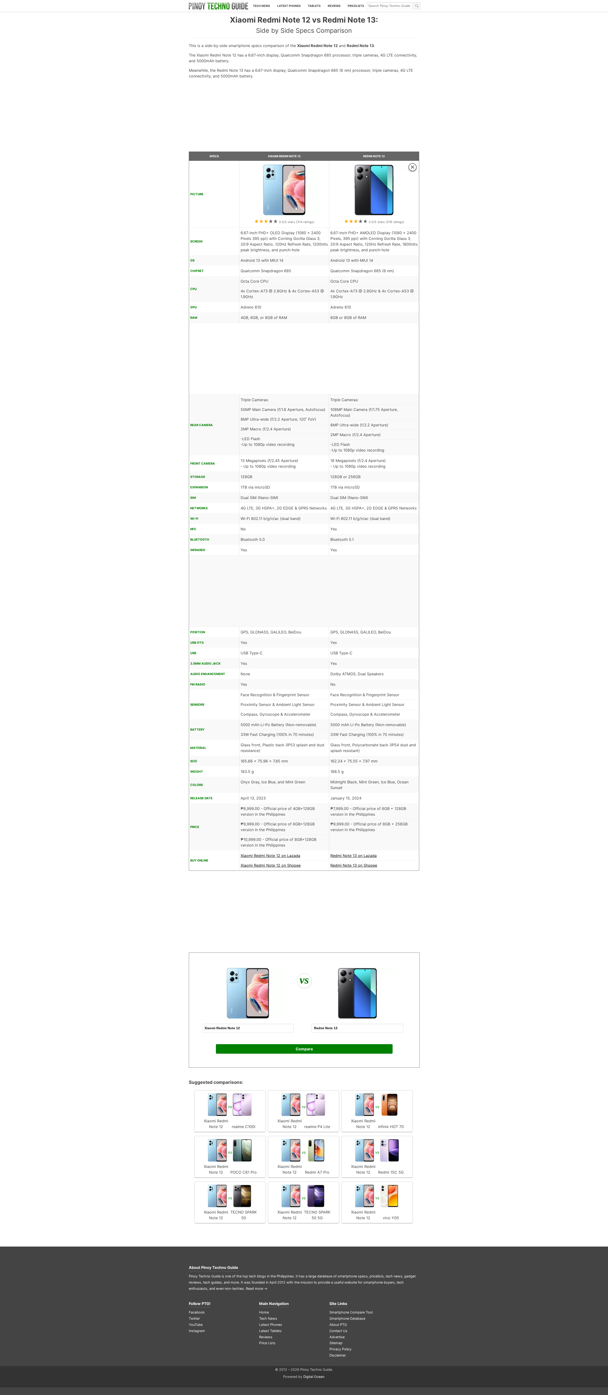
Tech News (261, 6)
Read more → (256, 1288)
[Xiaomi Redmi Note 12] (284, 215)
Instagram (197, 1331)
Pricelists (356, 6)
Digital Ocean (313, 1377)
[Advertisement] (304, 117)
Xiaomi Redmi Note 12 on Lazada (270, 855)
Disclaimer (337, 1355)
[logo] (218, 6)
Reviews (334, 6)
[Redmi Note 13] (374, 215)
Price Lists (267, 1343)
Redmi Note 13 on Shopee (353, 865)
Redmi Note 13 (374, 156)
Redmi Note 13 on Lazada (353, 855)
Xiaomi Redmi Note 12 (284, 156)
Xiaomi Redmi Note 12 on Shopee (271, 865)
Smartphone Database (347, 1318)
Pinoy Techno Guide (219, 1267)
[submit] (416, 5)
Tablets (314, 6)
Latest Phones (289, 6)
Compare (304, 1049)
